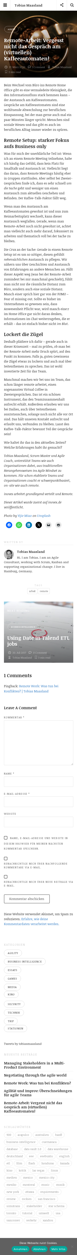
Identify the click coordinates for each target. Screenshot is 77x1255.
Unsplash (44, 516)
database (12, 1149)
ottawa (29, 1192)
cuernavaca (49, 1142)
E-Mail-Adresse (17, 793)
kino (9, 1170)
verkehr (31, 1220)
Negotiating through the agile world (35, 1075)
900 (9, 1135)
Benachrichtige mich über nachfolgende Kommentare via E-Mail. (36, 865)
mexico (28, 1177)
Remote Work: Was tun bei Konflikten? (37, 1083)
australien (42, 1135)
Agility (11, 29)
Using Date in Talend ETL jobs (38, 640)
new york (13, 1192)
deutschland (15, 1156)
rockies (27, 1199)
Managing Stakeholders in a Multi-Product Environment (34, 1065)
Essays (12, 970)
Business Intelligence (23, 626)
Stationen (15, 1028)
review (11, 1199)
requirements (49, 1192)
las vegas (38, 1170)
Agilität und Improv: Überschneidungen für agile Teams (38, 1092)
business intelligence (21, 1142)
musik (60, 1185)
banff (58, 1135)
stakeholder (34, 1206)
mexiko (11, 1185)
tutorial (27, 1213)
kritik (22, 1170)
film (19, 1163)
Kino (11, 994)
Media (12, 987)
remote (44, 591)
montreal (29, 1185)
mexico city (46, 1177)
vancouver (13, 1220)
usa (58, 1213)
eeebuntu (46, 1156)
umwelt (44, 1213)
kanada (64, 1163)
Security (14, 1004)
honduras (47, 1163)
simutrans (13, 1206)
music (45, 1185)
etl (8, 1163)
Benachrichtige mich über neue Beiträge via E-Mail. (38, 883)
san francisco (46, 1199)
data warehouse (58, 1149)
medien (12, 1177)
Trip (11, 1021)
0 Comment (40, 652)
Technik (14, 1012)
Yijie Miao (25, 516)
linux (54, 1170)
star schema (56, 1206)
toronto (11, 1213)
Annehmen (20, 1249)
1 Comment (38, 67)
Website (10, 813)
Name (9, 773)
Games (12, 978)
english (64, 1156)
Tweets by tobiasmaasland (23, 1044)
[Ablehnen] (72, 1246)
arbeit (32, 591)
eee (31, 1156)
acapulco (23, 1135)
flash (31, 1163)
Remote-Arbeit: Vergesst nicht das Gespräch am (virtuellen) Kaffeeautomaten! (33, 1107)
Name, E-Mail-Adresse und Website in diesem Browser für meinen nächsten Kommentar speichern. (36, 843)
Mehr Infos (59, 1249)
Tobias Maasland (28, 5)
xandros (48, 1220)
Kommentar (14, 717)
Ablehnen (39, 1249)
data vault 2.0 (32, 1149)
